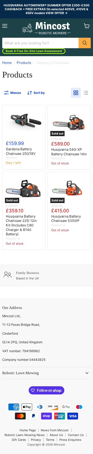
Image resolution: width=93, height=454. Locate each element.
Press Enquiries (70, 439)
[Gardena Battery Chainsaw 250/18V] (24, 122)
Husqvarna (58, 158)
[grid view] (76, 93)
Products (24, 63)
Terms (50, 439)
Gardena (11, 157)
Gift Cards (19, 439)
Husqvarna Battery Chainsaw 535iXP (66, 218)
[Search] (85, 43)
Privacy (36, 439)
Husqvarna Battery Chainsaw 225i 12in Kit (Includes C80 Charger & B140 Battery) (21, 225)
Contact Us (76, 435)
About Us (56, 435)
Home (7, 63)
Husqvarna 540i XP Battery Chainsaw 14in (69, 151)
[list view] (86, 93)
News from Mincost (55, 430)
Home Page (28, 430)
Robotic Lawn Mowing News (25, 435)
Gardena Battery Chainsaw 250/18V (20, 151)
